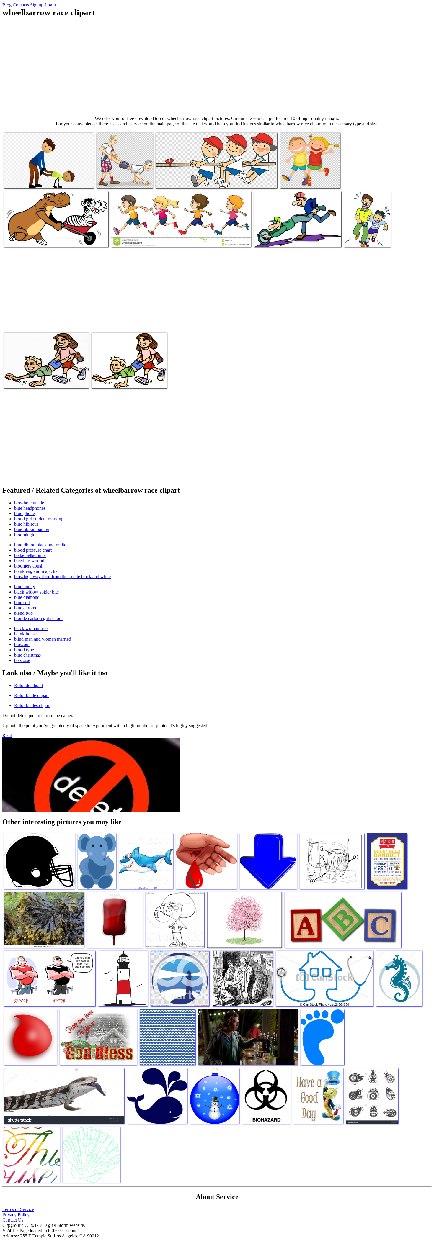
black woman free (31, 628)
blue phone (24, 513)
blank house (25, 633)
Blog (7, 4)
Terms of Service (18, 1209)
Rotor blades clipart (32, 705)
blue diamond (27, 597)
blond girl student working (38, 518)
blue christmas (27, 655)
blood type (24, 649)
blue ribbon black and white (40, 544)
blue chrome (25, 607)
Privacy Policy (16, 1214)
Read (7, 735)
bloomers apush (28, 565)
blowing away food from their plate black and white (62, 576)
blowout (22, 644)
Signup (36, 4)
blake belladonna (30, 555)
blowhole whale (29, 502)
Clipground (29, 1223)
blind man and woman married (42, 639)
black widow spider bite (36, 591)
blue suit (22, 602)
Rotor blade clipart (31, 695)
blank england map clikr (36, 571)
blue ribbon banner (31, 529)
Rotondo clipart (28, 685)
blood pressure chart (33, 550)
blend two (23, 613)
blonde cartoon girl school (38, 618)
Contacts (21, 4)
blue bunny (24, 586)
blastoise (22, 660)
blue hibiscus (26, 524)
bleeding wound (29, 560)
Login (50, 4)
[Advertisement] (217, 66)
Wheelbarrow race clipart (26, 180)
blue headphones (29, 508)
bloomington (26, 534)
